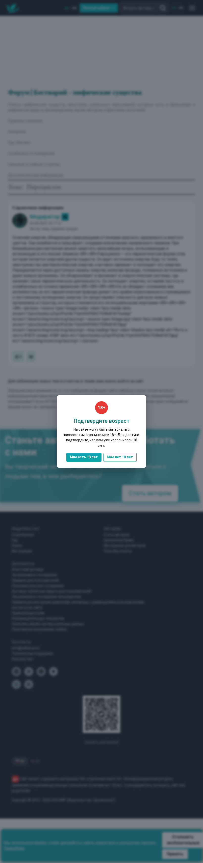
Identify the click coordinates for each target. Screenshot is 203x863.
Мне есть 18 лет (84, 457)
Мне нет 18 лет (120, 457)
